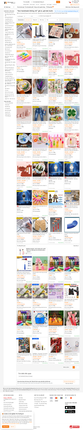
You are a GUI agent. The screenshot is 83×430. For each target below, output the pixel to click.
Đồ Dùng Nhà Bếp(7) (9, 17)
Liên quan (28, 19)
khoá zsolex (32, 4)
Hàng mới (35, 19)
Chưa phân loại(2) (8, 47)
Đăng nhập (76, 0)
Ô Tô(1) (6, 90)
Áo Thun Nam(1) (8, 50)
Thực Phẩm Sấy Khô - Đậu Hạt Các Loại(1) (10, 80)
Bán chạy (42, 19)
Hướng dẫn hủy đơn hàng (9, 408)
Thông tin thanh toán (23, 405)
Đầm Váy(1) (7, 49)
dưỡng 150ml (26, 4)
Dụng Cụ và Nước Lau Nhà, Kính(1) (9, 70)
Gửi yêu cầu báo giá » (69, 381)
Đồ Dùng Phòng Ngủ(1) (9, 67)
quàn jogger (49, 4)
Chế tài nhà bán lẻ (22, 409)
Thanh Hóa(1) (7, 114)
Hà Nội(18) (7, 104)
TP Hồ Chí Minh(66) (9, 102)
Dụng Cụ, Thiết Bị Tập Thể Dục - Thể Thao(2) (10, 45)
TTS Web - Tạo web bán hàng (40, 403)
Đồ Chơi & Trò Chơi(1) (9, 94)
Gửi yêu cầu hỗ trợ (7, 404)
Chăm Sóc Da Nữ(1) (9, 74)
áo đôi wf (54, 4)
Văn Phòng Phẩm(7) (9, 21)
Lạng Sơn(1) (7, 112)
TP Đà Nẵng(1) (8, 115)
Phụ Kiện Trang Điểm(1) (9, 78)
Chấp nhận (5, 426)
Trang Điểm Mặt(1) (8, 76)
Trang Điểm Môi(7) (8, 19)
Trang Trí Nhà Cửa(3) (9, 32)
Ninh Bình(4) (7, 106)
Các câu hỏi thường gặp (8, 402)
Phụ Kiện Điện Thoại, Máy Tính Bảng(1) (10, 60)
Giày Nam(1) (7, 52)
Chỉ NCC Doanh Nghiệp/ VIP (45, 15)
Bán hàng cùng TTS (75, 4)
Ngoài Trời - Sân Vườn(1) (10, 98)
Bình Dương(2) (8, 110)
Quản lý (12, 426)
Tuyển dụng (21, 401)
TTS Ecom (36, 407)
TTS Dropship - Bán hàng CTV (40, 401)
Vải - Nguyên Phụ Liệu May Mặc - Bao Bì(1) (10, 83)
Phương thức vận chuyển (9, 410)
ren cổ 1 (37, 4)
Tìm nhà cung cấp (67, 11)
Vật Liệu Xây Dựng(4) (9, 25)
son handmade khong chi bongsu (25, 376)
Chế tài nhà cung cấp (23, 407)
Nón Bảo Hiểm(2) (8, 42)
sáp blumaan (43, 4)
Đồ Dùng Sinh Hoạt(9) (9, 12)
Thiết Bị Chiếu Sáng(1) (9, 54)
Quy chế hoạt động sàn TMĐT (40, 397)
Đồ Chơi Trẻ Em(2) (8, 38)
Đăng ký (76, 2)
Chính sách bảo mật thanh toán (25, 411)
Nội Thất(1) (7, 88)
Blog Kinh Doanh (22, 399)
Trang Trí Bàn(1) (8, 72)
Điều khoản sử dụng (23, 403)
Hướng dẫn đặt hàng (8, 406)
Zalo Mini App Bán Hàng (39, 405)
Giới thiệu (21, 397)
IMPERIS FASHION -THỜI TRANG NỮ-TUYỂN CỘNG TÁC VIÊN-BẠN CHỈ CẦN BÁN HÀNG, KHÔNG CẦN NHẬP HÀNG (36, 249)
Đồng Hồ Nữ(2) (8, 40)
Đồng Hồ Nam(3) (8, 27)
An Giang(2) (7, 108)
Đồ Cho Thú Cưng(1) (9, 92)
